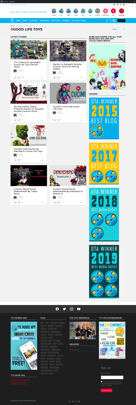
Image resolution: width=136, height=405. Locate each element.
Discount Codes (15, 4)
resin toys (51, 358)
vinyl (56, 370)
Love (54, 15)
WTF (83, 15)
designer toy (45, 331)
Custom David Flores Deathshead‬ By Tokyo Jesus (25, 191)
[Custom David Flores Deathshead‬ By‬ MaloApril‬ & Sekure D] (68, 175)
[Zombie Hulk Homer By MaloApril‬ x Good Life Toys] (29, 135)
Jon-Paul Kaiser (46, 343)
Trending (121, 15)
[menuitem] (1, 1)
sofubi (52, 361)
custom (51, 326)
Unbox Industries (47, 370)
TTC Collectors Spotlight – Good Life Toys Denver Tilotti (28, 64)
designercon (52, 329)
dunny (44, 334)
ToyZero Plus (54, 367)
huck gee (57, 340)
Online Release (54, 352)
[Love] (14, 41)
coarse (44, 326)
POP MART (52, 355)
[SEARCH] (110, 21)
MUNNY (44, 352)
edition (51, 334)
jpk (55, 343)
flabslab (44, 337)
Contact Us (24, 4)
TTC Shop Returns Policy (19, 384)
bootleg (62, 323)
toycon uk (60, 364)
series (58, 358)
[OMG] (18, 41)
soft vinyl (44, 361)
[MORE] (42, 77)
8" (47, 323)
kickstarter (45, 346)
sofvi (59, 361)
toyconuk (45, 367)
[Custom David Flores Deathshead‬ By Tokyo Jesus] (29, 175)
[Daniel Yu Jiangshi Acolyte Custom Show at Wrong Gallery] (68, 50)
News (25, 20)
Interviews (44, 20)
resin (43, 358)
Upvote (15, 77)
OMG (68, 15)
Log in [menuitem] (6, 1)
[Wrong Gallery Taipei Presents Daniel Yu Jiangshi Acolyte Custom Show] (29, 93)
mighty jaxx (56, 349)
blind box (54, 323)
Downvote (19, 77)
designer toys (56, 331)
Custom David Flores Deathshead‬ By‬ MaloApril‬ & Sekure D (68, 191)
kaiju (61, 343)
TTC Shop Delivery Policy (18, 382)
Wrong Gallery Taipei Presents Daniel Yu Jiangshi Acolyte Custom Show (29, 108)
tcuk (52, 364)
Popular (105, 15)
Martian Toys (45, 349)
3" (42, 323)
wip (52, 373)
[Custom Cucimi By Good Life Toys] (68, 93)
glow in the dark (46, 340)
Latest (97, 15)
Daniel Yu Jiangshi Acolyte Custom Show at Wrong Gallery (67, 66)
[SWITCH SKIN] (107, 21)
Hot (113, 15)
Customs (33, 20)
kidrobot (54, 346)
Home (18, 20)
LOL (61, 15)
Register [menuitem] (12, 1)
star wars (44, 364)
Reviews (66, 20)
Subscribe (106, 390)
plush (43, 355)
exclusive (59, 334)
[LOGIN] (113, 20)
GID (51, 337)
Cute (76, 15)
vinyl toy (44, 373)
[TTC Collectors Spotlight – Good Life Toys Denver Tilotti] (29, 49)
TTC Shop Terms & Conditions (20, 380)
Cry (90, 15)
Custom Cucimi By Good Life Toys (66, 107)
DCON (44, 329)
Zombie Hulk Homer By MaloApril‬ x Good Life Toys (28, 150)
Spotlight (55, 20)
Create (121, 20)
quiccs (61, 355)
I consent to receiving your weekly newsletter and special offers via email (111, 383)
